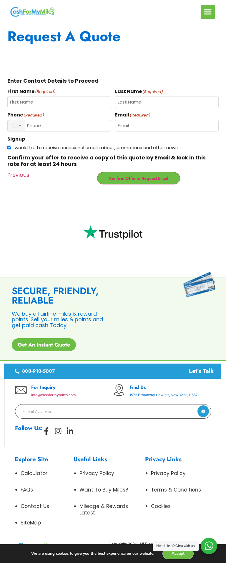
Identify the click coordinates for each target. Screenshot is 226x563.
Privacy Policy (96, 473)
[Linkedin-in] (70, 431)
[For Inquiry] (21, 390)
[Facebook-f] (46, 431)
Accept (178, 553)
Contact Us (35, 506)
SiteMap (31, 522)
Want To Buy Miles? (103, 489)
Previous (18, 175)
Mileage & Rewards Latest (103, 509)
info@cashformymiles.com (53, 395)
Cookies (161, 506)
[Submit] (203, 411)
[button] (207, 11)
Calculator (34, 473)
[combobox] (16, 125)
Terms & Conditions (176, 489)
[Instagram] (58, 431)
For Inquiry (43, 387)
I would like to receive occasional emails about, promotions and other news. (96, 147)
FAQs (27, 489)
